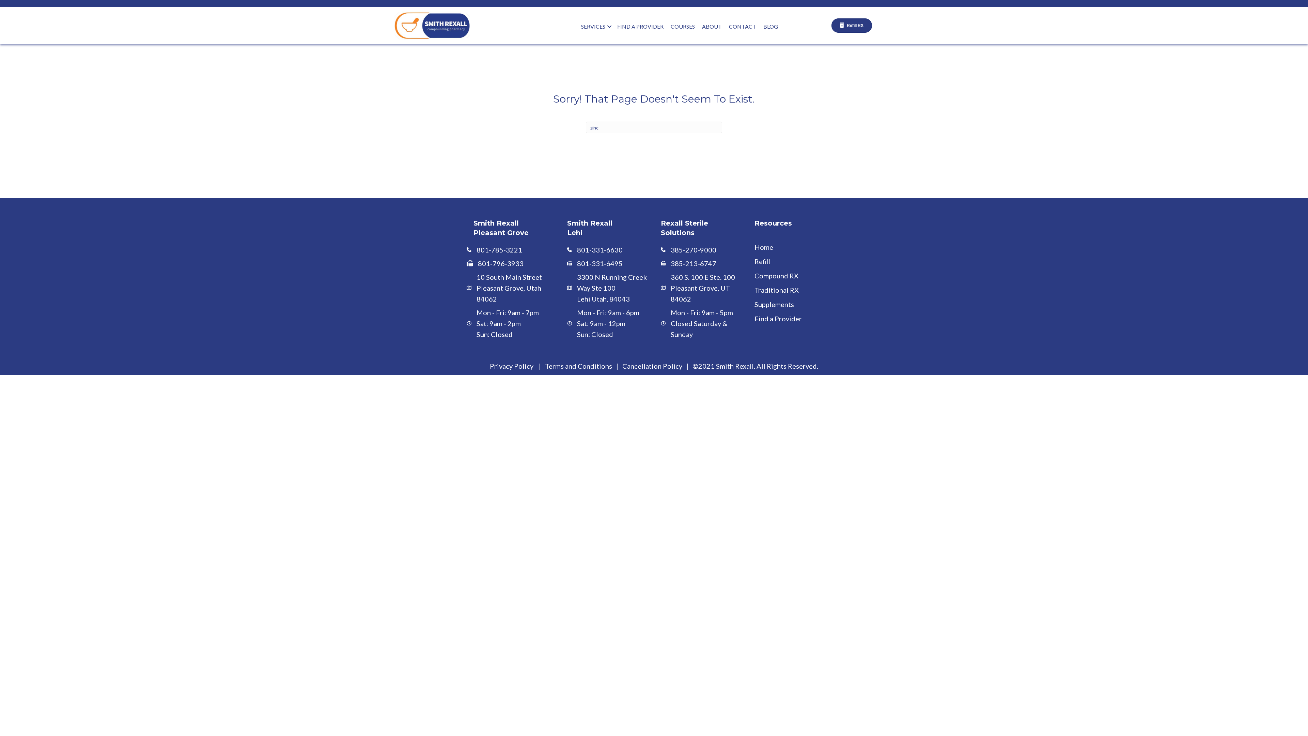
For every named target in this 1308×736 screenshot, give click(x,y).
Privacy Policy (511, 366)
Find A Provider (640, 26)
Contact (742, 26)
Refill (762, 261)
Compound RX (776, 276)
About (712, 26)
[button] (609, 26)
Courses (683, 26)
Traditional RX (776, 290)
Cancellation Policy (652, 366)
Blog (770, 26)
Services (593, 26)
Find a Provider (778, 319)
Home (763, 247)
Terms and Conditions (578, 366)
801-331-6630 (600, 250)
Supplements (774, 304)
